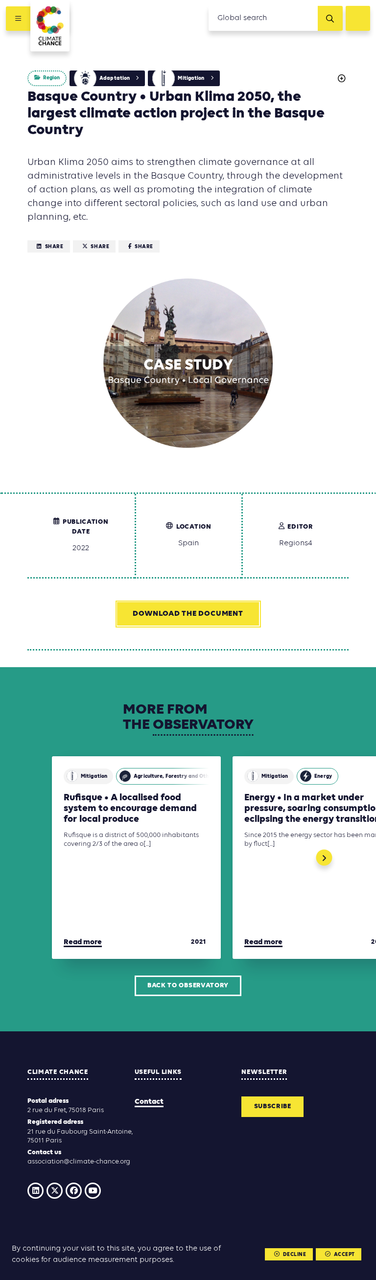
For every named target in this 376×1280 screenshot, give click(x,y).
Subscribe (272, 1106)
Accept (344, 1255)
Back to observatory (188, 985)
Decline (294, 1255)
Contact (149, 1102)
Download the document (188, 614)
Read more (83, 942)
